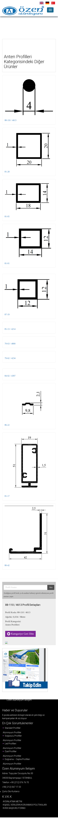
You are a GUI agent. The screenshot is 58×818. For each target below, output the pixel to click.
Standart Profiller (12, 728)
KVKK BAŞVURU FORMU (14, 808)
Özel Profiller (10, 751)
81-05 (7, 216)
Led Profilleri (10, 743)
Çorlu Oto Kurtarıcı (10, 791)
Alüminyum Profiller (12, 732)
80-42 (7, 565)
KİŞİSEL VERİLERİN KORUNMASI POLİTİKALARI (25, 805)
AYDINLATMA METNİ (12, 801)
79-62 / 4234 (10, 358)
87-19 (7, 314)
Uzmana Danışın (30, 24)
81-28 (7, 172)
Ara (50, 587)
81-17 (7, 496)
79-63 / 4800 (10, 344)
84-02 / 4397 (10, 376)
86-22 (7, 425)
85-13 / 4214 (10, 329)
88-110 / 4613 (10, 120)
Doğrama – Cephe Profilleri (17, 759)
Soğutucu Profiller (13, 736)
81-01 (7, 263)
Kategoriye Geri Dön (22, 633)
